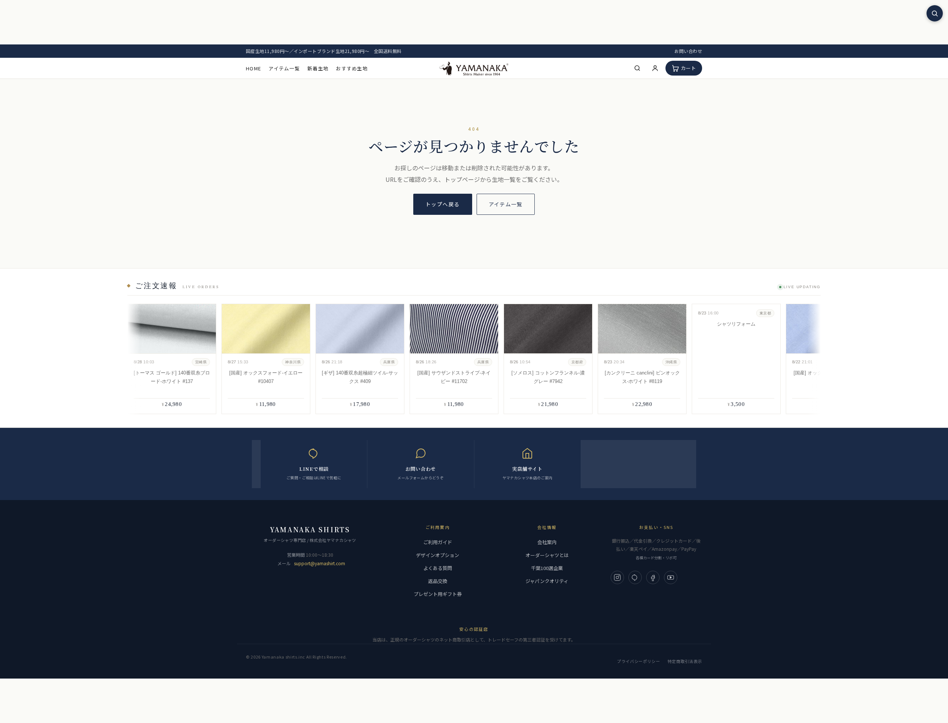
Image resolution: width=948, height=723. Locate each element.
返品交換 (437, 580)
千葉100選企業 (547, 568)
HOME (253, 68)
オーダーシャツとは (547, 555)
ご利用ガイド (437, 542)
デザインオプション (437, 555)
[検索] (637, 68)
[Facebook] (653, 577)
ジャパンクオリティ (546, 580)
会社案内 (547, 542)
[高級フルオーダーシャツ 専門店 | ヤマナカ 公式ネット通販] (474, 68)
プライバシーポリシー (638, 661)
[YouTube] (670, 577)
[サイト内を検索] (935, 13)
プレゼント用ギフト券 (438, 593)
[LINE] (635, 577)
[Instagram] (617, 577)
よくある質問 (437, 568)
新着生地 (317, 68)
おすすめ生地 (352, 68)
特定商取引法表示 (685, 661)
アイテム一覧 (284, 68)
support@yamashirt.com (319, 563)
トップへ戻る (442, 204)
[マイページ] (655, 68)
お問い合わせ (688, 51)
